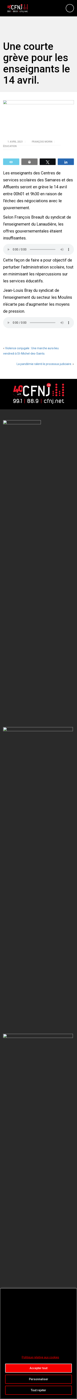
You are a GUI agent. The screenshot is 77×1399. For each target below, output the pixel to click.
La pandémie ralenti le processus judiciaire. (44, 364)
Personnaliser (38, 1379)
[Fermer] (72, 1291)
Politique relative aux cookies (40, 1357)
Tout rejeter (38, 1390)
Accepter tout (38, 1368)
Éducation (10, 146)
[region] (38, 1343)
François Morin (42, 141)
